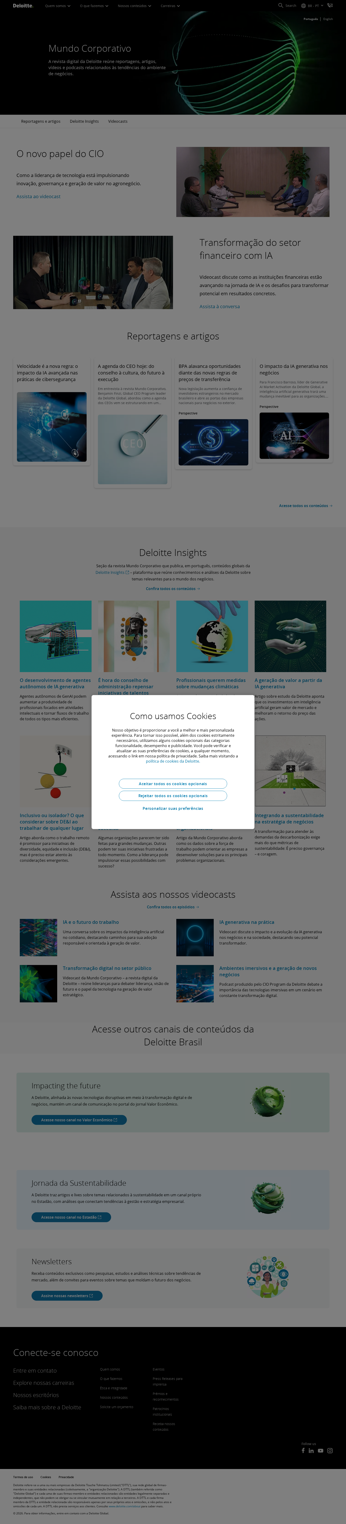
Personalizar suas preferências (173, 808)
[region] (173, 762)
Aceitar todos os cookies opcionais (173, 783)
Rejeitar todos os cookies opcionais (173, 795)
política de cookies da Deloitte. (173, 761)
